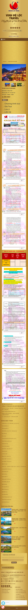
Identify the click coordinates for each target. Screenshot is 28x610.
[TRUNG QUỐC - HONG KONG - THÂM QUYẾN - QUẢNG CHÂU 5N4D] (6, 521)
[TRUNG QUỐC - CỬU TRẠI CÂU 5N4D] (6, 530)
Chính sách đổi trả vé (20, 597)
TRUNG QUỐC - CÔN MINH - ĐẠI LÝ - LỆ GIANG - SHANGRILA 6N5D (18, 538)
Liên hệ (8, 112)
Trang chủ (4, 61)
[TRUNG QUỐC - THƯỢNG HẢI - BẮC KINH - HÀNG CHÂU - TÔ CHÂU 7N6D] (6, 512)
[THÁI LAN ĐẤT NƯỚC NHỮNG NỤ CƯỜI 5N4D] (6, 548)
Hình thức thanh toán (20, 599)
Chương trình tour (12, 104)
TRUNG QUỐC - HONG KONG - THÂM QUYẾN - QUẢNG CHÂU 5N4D (19, 520)
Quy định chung (19, 589)
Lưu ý (7, 109)
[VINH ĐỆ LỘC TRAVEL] (14, 6)
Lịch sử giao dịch (5, 592)
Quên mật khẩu (5, 590)
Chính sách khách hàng (21, 590)
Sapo (17, 608)
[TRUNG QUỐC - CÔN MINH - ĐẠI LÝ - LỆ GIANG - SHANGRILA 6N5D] (6, 539)
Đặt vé (4, 100)
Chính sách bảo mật (20, 596)
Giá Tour (8, 106)
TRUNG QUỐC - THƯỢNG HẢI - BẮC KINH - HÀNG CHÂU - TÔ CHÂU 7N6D (19, 511)
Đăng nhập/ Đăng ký (6, 589)
